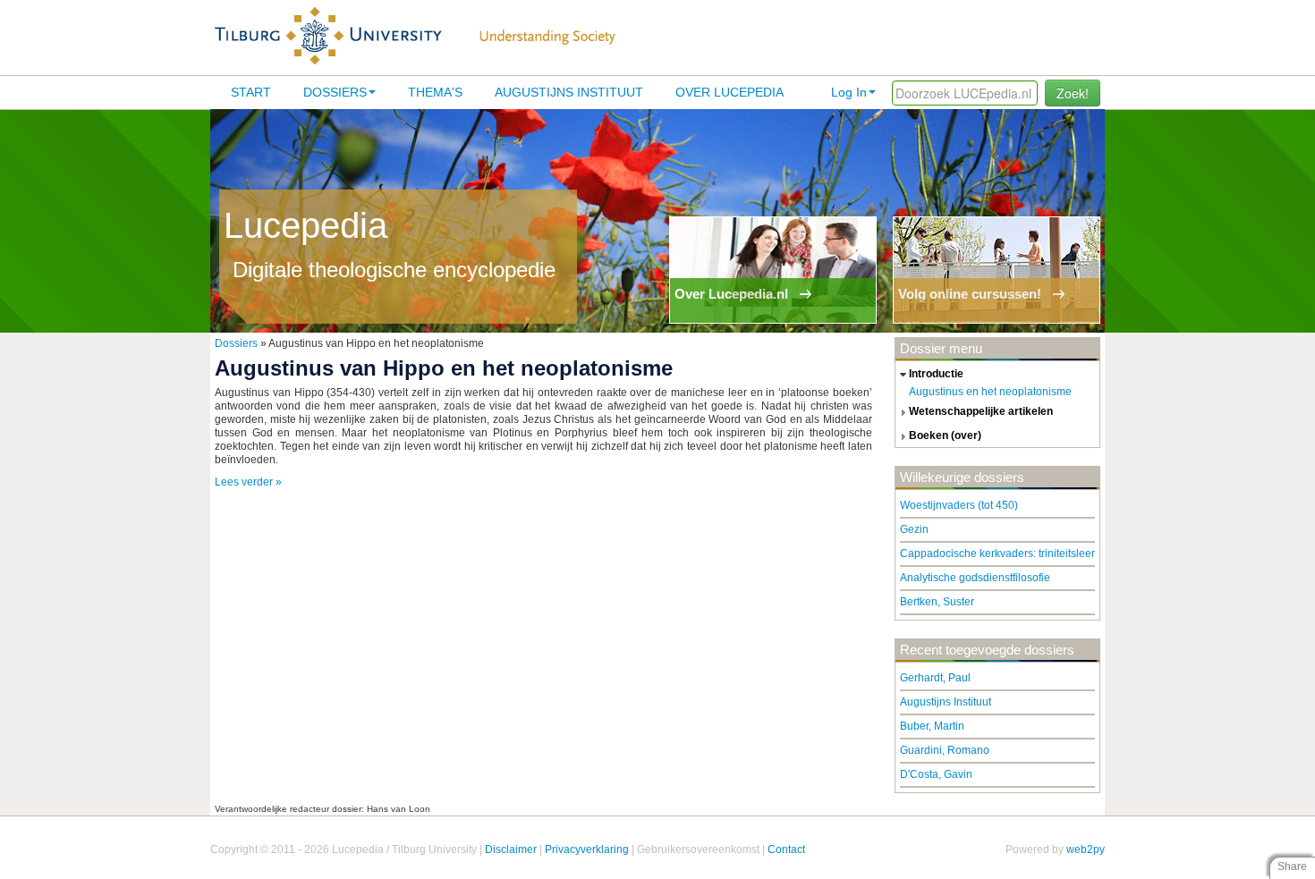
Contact (786, 849)
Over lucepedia (729, 92)
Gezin (914, 529)
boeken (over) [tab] (945, 435)
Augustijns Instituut (569, 92)
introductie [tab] (936, 374)
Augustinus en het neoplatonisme (990, 391)
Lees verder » (248, 482)
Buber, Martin (932, 726)
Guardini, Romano (944, 750)
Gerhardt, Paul (935, 678)
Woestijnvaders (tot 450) (959, 505)
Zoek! (1072, 93)
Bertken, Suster (937, 602)
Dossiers (335, 92)
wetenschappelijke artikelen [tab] (981, 411)
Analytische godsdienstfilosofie (975, 577)
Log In (849, 92)
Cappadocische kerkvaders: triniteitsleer (997, 553)
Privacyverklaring (587, 849)
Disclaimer (511, 849)
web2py (1085, 849)
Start (251, 92)
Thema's (435, 92)
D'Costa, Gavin (936, 774)
